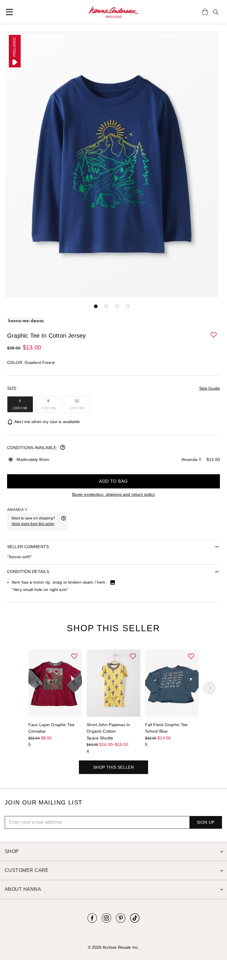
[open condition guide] (63, 448)
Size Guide (209, 388)
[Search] (215, 12)
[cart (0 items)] (205, 11)
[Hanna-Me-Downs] (114, 12)
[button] (214, 335)
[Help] (63, 521)
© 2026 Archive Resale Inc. (113, 947)
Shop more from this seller (33, 524)
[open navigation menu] (9, 12)
